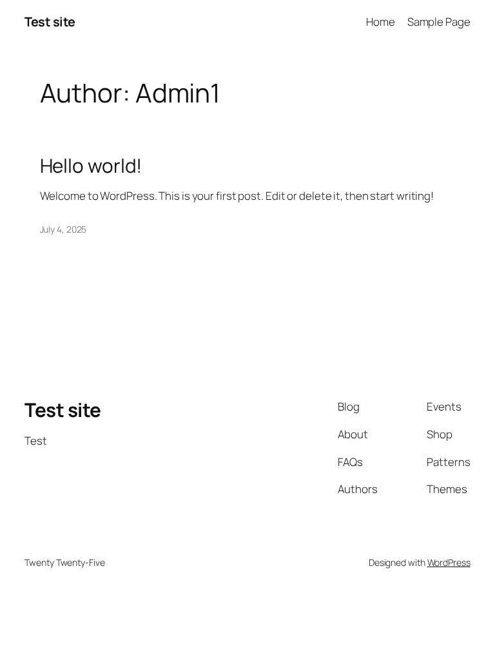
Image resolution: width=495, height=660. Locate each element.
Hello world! (91, 165)
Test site (49, 21)
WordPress (449, 562)
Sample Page (439, 21)
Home (380, 21)
